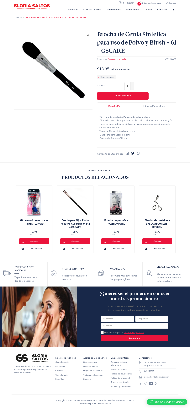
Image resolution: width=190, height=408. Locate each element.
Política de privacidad (120, 378)
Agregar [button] (34, 241)
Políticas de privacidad (134, 333)
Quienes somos (90, 362)
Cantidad (101, 86)
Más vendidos (114, 10)
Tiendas (148, 10)
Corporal (59, 371)
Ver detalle (36, 249)
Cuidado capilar (62, 362)
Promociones (132, 10)
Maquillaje (123, 59)
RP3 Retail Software (102, 404)
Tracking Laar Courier (120, 382)
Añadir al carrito (123, 96)
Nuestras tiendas (90, 367)
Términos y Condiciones (121, 387)
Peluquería (60, 367)
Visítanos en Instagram (93, 375)
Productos (72, 10)
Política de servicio (119, 370)
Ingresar (172, 3)
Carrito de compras (150, 3)
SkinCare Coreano (92, 10)
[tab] (114, 107)
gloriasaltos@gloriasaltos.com (156, 377)
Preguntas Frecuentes (93, 371)
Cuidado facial (61, 375)
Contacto (162, 10)
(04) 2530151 (128, 3)
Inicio (19, 18)
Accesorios (113, 59)
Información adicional (154, 106)
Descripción (114, 106)
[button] (88, 34)
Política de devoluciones (121, 374)
